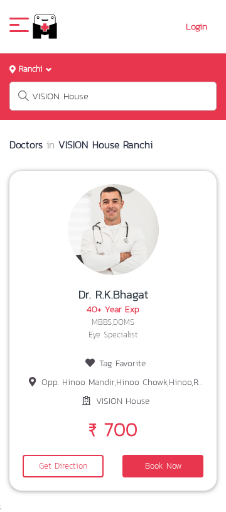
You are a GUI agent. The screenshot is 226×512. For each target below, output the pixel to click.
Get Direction (63, 466)
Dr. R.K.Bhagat (113, 294)
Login (196, 26)
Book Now (163, 466)
